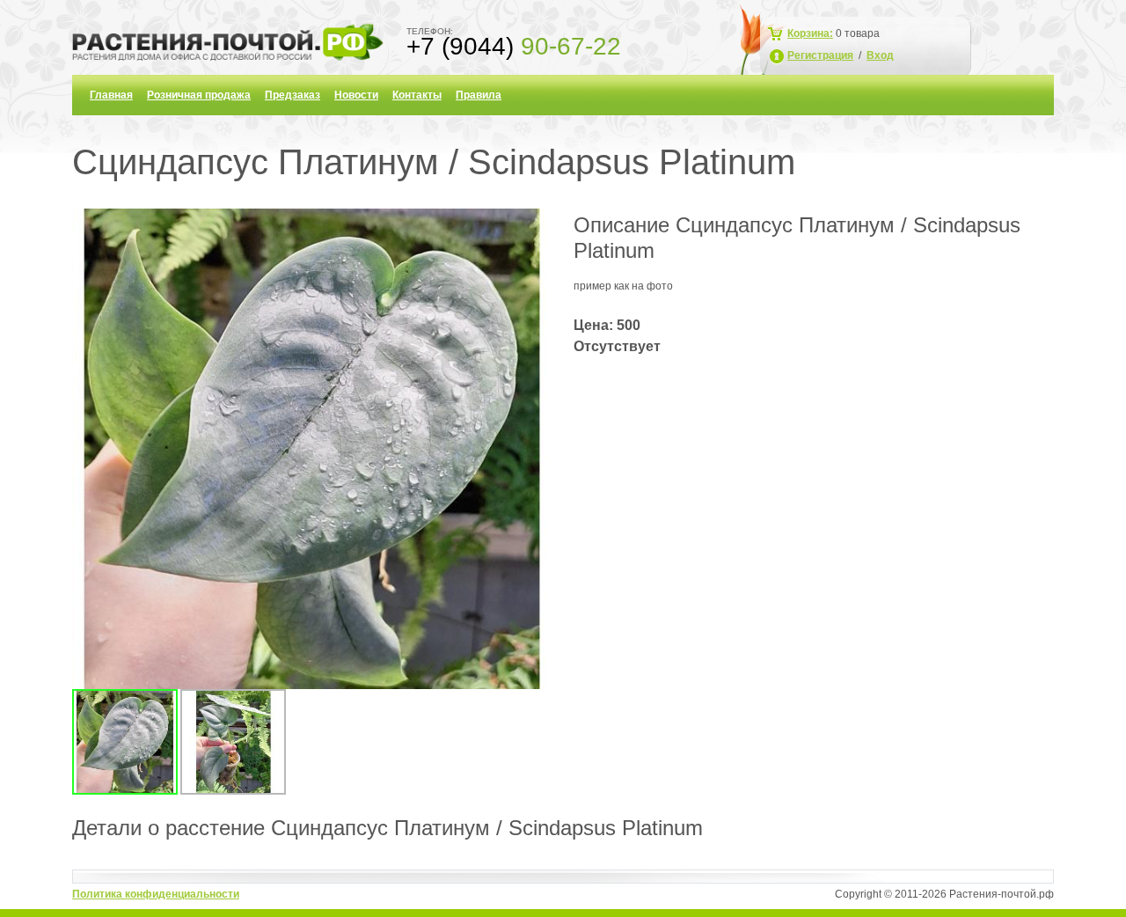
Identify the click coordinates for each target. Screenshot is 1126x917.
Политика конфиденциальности (155, 894)
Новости (356, 95)
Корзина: (810, 33)
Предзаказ (292, 95)
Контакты (417, 95)
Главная (111, 95)
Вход (880, 55)
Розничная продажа (199, 95)
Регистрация (820, 55)
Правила (478, 95)
